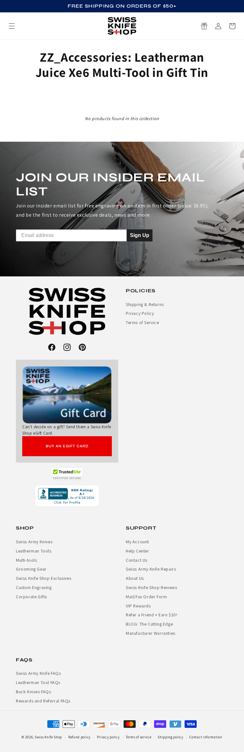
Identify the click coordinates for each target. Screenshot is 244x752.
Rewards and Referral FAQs (43, 701)
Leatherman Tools (33, 551)
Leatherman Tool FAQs (38, 682)
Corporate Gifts (31, 597)
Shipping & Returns (145, 304)
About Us (135, 578)
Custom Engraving (34, 587)
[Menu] (12, 26)
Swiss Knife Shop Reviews (151, 587)
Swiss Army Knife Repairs (151, 569)
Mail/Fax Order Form (146, 597)
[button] (232, 26)
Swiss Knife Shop (48, 737)
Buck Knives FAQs (33, 691)
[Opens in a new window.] (67, 474)
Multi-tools (26, 560)
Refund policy (79, 737)
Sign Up (139, 235)
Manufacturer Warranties (150, 633)
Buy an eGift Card (67, 446)
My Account (137, 542)
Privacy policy (108, 737)
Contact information (205, 737)
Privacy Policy (140, 313)
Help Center (137, 551)
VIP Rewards (138, 606)
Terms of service (138, 737)
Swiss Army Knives (34, 542)
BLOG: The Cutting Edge (149, 624)
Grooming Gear (31, 569)
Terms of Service (142, 322)
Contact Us (136, 560)
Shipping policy (170, 737)
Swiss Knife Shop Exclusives (43, 578)
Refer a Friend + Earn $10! (151, 615)
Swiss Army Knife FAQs (38, 673)
